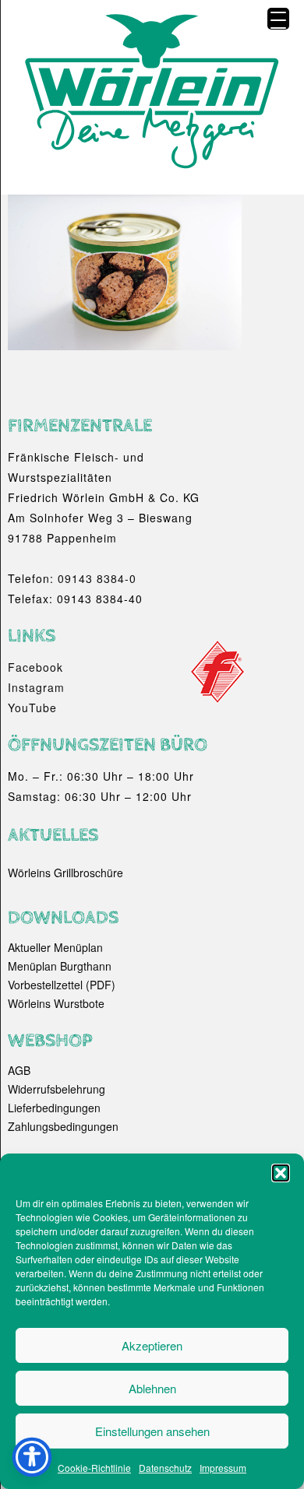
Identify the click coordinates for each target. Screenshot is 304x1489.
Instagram (36, 687)
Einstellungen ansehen (152, 1431)
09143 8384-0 (97, 578)
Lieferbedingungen (54, 1107)
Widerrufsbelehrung (56, 1089)
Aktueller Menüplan (55, 947)
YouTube (32, 707)
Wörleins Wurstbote (56, 1003)
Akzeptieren (152, 1345)
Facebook (35, 667)
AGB (19, 1070)
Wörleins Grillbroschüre (65, 872)
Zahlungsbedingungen (63, 1126)
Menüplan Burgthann (59, 966)
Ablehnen (152, 1388)
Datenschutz (165, 1467)
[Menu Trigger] (278, 19)
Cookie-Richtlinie (94, 1467)
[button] (280, 1173)
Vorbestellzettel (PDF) (61, 984)
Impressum (223, 1467)
